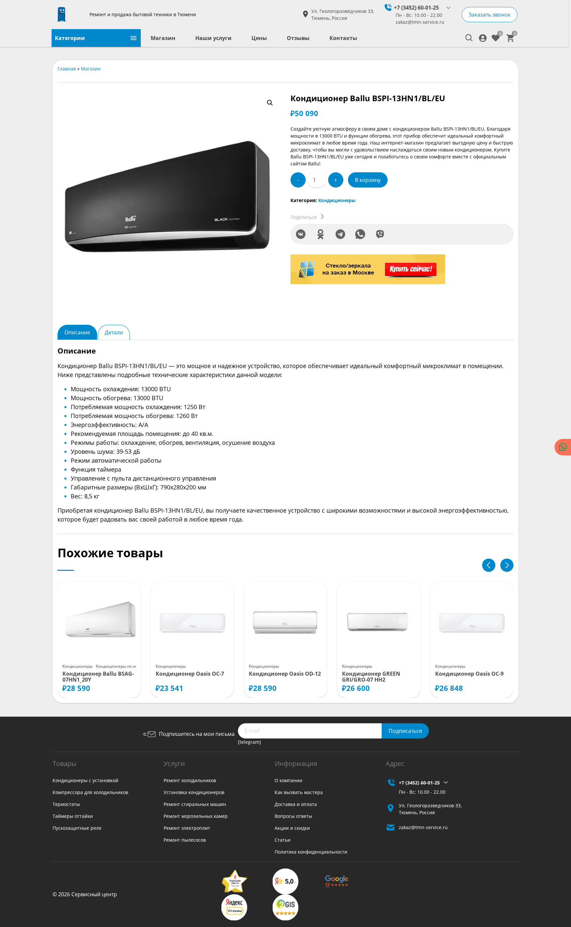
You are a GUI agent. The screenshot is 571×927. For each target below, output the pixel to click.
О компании (288, 780)
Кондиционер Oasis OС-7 (190, 674)
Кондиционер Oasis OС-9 (469, 674)
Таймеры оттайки (73, 816)
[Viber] (380, 234)
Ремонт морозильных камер (196, 816)
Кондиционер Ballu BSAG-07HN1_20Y (98, 677)
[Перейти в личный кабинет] (483, 38)
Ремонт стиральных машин (195, 804)
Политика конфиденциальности (311, 852)
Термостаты (66, 804)
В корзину (368, 180)
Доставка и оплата (296, 804)
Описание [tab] (77, 332)
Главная (66, 68)
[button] (270, 103)
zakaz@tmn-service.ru (420, 22)
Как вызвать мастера (299, 792)
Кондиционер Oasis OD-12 (285, 674)
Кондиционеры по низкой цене (127, 666)
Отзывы (298, 38)
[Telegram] (340, 234)
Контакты (343, 38)
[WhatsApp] (360, 234)
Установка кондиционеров (194, 792)
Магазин (163, 38)
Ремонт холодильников (190, 780)
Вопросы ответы (293, 816)
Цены (259, 38)
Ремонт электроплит (187, 828)
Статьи (282, 840)
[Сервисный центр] (68, 14)
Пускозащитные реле (77, 828)
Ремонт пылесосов (185, 840)
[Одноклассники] (320, 234)
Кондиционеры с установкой (85, 780)
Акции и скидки (292, 828)
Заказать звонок (490, 14)
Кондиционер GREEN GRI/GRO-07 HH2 (371, 677)
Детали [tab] (114, 332)
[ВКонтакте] (301, 234)
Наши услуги (213, 38)
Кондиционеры (337, 200)
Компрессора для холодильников (90, 792)
